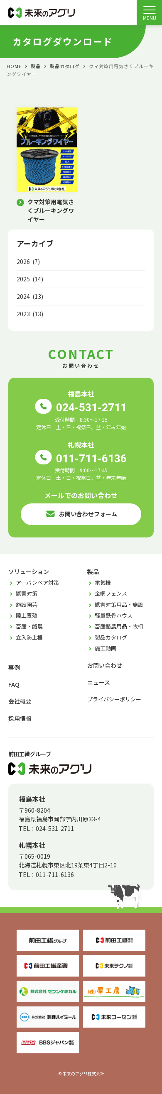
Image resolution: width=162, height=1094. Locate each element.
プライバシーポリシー (114, 699)
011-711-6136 (91, 458)
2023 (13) (30, 314)
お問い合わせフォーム (88, 514)
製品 (93, 571)
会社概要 (20, 701)
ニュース (98, 682)
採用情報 (20, 718)
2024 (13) (30, 296)
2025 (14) (30, 279)
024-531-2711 (91, 407)
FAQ (14, 684)
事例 (14, 667)
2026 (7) (28, 261)
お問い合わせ (104, 665)
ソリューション (28, 571)
